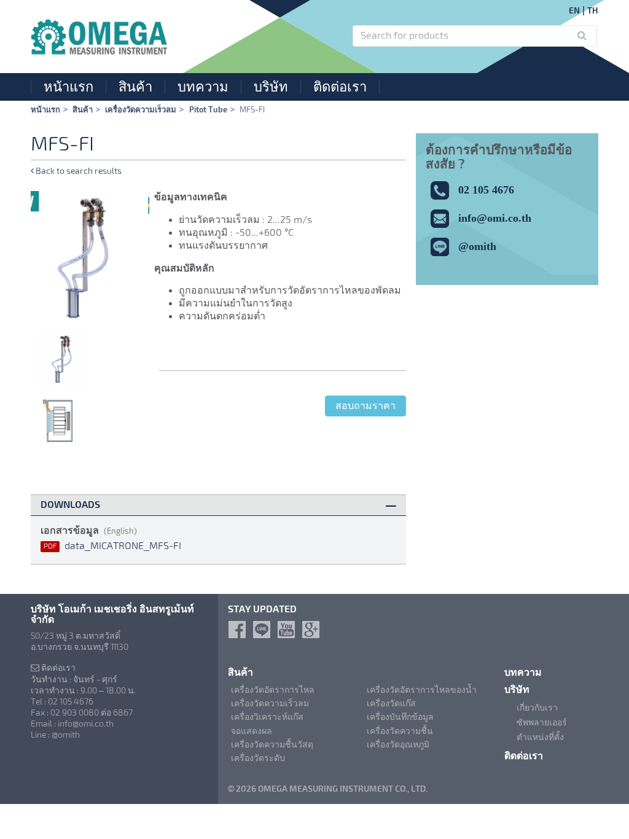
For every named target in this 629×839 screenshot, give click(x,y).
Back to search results (78, 171)
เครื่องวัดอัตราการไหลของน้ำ (422, 690)
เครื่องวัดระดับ (258, 758)
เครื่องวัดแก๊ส (391, 703)
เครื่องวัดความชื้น (400, 731)
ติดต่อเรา (340, 87)
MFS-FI (252, 109)
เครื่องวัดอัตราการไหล (272, 690)
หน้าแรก (68, 87)
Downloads (70, 504)
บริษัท (271, 87)
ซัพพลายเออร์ (542, 722)
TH (592, 10)
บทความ (203, 87)
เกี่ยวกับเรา (537, 707)
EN (574, 10)
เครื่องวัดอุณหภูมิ (398, 744)
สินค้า (135, 87)
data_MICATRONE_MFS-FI (112, 545)
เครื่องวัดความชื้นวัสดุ (272, 744)
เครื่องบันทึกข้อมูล (400, 717)
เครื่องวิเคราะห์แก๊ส (267, 717)
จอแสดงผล (251, 731)
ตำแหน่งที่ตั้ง (540, 737)
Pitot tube (208, 109)
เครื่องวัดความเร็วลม (140, 109)
